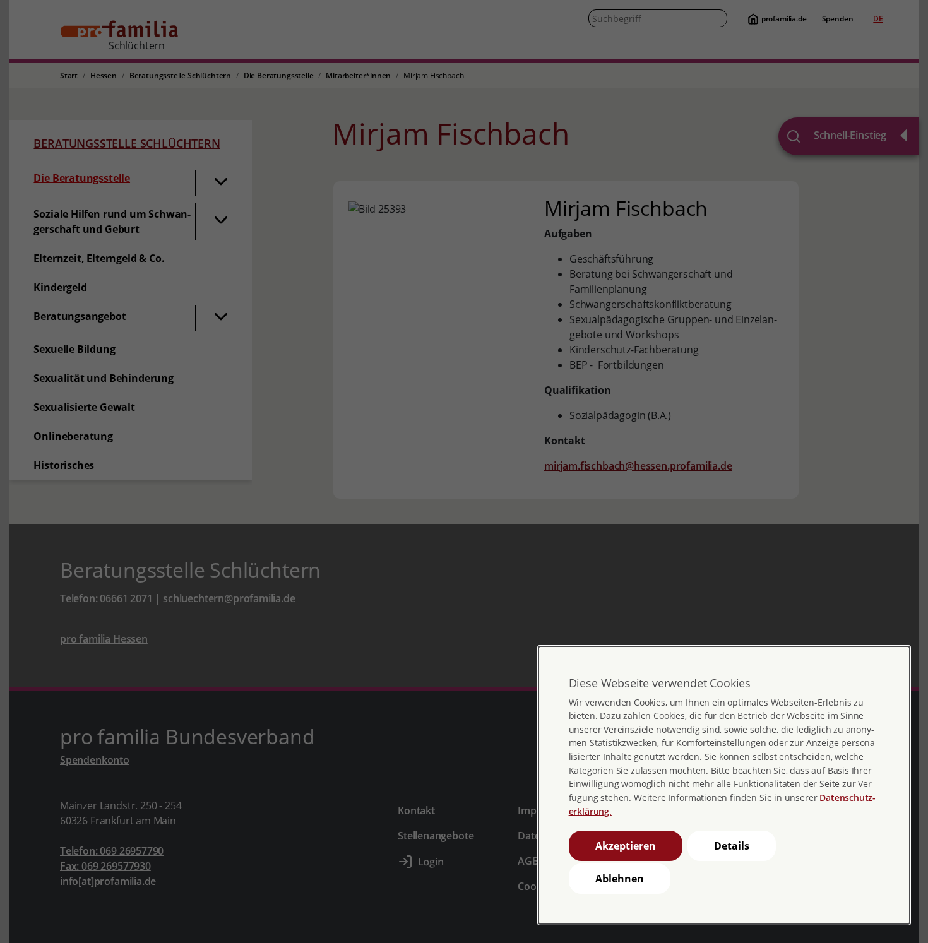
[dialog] (724, 785)
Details (731, 846)
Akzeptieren (625, 846)
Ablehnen (619, 879)
